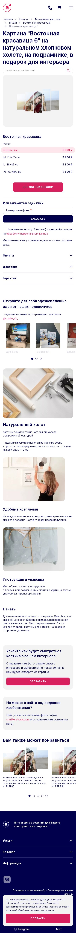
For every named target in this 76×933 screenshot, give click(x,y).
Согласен (38, 918)
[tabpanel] (21, 338)
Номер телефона (19, 210)
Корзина (59, 7)
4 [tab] (42, 796)
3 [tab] (41, 359)
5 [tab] (46, 796)
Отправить (38, 681)
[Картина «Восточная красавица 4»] (25, 761)
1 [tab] (32, 359)
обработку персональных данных (27, 233)
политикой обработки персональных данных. (30, 910)
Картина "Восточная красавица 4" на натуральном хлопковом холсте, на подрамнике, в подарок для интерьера (24, 780)
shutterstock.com (18, 719)
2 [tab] (36, 359)
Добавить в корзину (38, 186)
